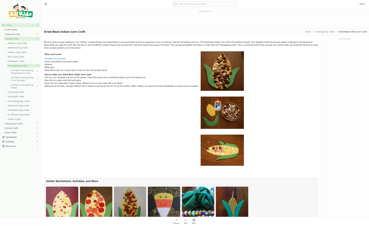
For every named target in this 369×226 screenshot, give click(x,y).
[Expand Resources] (36, 146)
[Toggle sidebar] (46, 4)
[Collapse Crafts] (36, 25)
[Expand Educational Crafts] (36, 123)
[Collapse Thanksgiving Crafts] (36, 66)
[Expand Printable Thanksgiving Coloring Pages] (36, 79)
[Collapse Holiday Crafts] (36, 38)
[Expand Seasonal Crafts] (36, 34)
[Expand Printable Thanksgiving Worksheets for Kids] (36, 71)
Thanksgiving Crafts (324, 31)
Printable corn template (55, 58)
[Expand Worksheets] (36, 137)
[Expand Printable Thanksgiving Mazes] (36, 86)
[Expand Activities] (36, 141)
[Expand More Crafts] (36, 132)
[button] (20, 25)
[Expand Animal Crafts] (36, 128)
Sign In (362, 4)
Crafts (308, 31)
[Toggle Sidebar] (41, 113)
